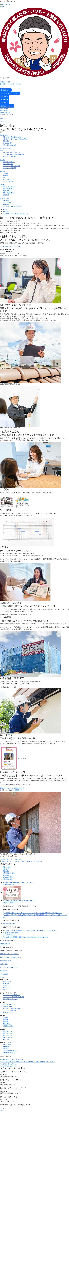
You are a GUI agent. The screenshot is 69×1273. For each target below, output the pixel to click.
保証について (7, 875)
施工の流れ (6, 141)
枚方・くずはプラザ (9, 193)
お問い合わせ (4, 108)
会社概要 (5, 175)
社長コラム (13, 206)
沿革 (4, 177)
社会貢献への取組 (8, 181)
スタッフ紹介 (7, 179)
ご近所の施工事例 (8, 164)
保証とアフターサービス (10, 156)
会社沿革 (5, 1022)
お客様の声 (15, 139)
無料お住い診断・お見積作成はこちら (11, 957)
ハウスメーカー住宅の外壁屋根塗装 (13, 154)
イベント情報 (7, 202)
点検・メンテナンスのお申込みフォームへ (13, 788)
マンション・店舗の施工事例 (11, 166)
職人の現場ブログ (8, 204)
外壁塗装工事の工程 (9, 873)
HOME (5, 210)
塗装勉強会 (6, 200)
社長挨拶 (5, 173)
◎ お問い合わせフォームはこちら (10, 246)
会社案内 (4, 99)
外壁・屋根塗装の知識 (9, 145)
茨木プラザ (6, 195)
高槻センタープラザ (9, 187)
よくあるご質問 (7, 143)
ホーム (2, 87)
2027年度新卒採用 (8, 885)
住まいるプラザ (7, 191)
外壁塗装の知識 (7, 879)
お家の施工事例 (7, 1006)
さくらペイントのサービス (9, 93)
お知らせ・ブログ (6, 106)
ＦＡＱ (5, 989)
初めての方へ (5, 90)
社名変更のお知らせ (9, 1053)
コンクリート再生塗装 (9, 168)
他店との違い (12, 137)
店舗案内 (4, 103)
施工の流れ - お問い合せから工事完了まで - (16, 214)
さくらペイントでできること (11, 152)
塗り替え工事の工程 (9, 162)
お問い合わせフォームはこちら (9, 954)
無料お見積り (4, 110)
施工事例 (4, 96)
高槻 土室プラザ (7, 189)
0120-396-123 (18, 790)
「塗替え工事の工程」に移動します (11, 859)
